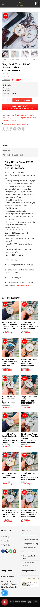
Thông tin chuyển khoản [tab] (13, 155)
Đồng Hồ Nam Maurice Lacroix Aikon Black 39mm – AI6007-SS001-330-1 (10, 363)
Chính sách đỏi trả (29, 548)
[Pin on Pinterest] (19, 129)
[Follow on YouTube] (14, 551)
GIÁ (23, 59)
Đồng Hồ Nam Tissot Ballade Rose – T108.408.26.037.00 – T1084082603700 (29, 325)
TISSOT (15, 118)
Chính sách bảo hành (30, 540)
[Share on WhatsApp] (3, 129)
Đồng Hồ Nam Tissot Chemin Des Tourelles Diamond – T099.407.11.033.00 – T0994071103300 (29, 438)
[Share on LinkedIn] (23, 129)
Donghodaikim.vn (23, 285)
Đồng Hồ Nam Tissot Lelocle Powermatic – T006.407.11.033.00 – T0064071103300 (10, 514)
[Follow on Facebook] (3, 551)
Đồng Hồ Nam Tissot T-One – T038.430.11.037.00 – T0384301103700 (29, 476)
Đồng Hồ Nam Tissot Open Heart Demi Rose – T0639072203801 (9, 400)
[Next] (35, 30)
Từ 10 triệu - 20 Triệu (9, 120)
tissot (18, 124)
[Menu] (3, 3)
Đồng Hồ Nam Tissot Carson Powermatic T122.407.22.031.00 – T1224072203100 (10, 325)
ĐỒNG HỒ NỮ (16, 59)
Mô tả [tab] (5, 145)
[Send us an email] (7, 551)
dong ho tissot (10, 124)
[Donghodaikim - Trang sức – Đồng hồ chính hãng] (20, 4)
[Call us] (10, 551)
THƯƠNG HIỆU (7, 118)
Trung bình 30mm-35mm (27, 118)
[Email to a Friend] (15, 129)
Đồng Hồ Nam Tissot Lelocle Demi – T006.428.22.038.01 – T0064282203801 (29, 363)
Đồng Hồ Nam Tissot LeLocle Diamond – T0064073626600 (9, 475)
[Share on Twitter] (11, 129)
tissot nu (24, 124)
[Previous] (5, 30)
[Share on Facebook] (7, 129)
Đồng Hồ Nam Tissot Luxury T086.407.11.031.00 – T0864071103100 (29, 400)
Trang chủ (5, 59)
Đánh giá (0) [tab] (7, 150)
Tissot (7, 173)
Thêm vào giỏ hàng (22, 100)
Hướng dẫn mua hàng (30, 544)
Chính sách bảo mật (30, 552)
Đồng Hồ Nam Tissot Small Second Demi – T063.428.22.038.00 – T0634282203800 (29, 514)
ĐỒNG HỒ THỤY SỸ (26, 115)
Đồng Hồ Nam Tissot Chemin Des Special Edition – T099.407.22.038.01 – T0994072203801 (10, 438)
